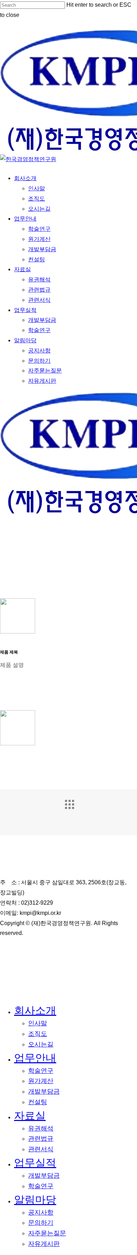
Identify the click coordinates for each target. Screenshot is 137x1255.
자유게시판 (44, 1243)
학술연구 (40, 1070)
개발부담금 (44, 1091)
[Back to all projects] (75, 810)
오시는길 (40, 1044)
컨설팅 (37, 1102)
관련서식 (40, 1149)
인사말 (37, 1023)
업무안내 (35, 1058)
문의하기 (40, 1222)
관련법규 (40, 1138)
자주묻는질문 (47, 1233)
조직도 (37, 1033)
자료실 (30, 1115)
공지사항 (40, 1212)
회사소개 (35, 1010)
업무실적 (35, 1162)
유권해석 (40, 1128)
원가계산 (40, 1080)
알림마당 (35, 1199)
